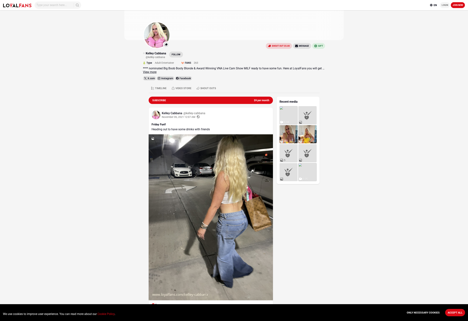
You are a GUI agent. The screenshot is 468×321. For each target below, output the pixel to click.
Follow (176, 54)
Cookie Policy (106, 314)
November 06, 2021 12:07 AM (178, 116)
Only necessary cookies (423, 312)
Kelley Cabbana (172, 113)
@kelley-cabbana (194, 113)
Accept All (455, 312)
